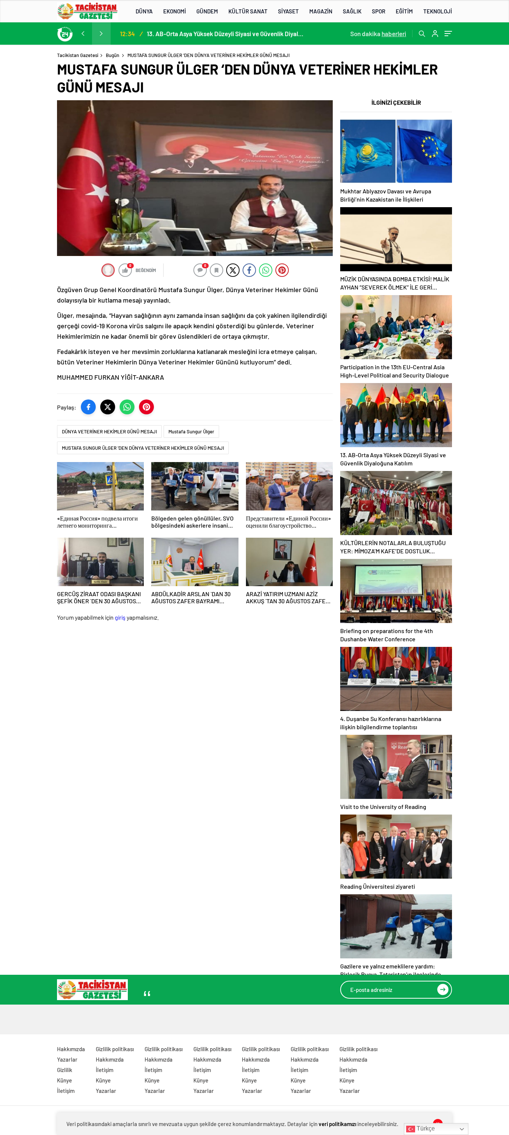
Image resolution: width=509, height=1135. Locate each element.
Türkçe (425, 1128)
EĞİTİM (404, 11)
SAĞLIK (352, 11)
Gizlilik (64, 1069)
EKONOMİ (174, 11)
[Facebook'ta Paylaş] (88, 406)
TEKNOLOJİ (437, 11)
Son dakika (378, 33)
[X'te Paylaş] (107, 406)
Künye (64, 1080)
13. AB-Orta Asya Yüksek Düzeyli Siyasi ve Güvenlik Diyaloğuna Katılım (225, 33)
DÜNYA (144, 11)
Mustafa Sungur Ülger (191, 431)
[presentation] (82, 33)
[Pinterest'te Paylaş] (146, 406)
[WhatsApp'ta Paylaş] (127, 406)
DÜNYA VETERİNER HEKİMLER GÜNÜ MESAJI (109, 431)
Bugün (112, 55)
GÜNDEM (207, 11)
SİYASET (288, 11)
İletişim (66, 1090)
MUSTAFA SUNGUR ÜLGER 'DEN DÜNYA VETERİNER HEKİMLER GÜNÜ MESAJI (143, 448)
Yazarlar (67, 1059)
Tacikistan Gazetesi (77, 55)
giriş (120, 617)
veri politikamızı (337, 1123)
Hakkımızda (71, 1049)
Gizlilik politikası (115, 1049)
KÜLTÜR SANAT (248, 11)
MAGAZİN (320, 11)
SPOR (378, 11)
